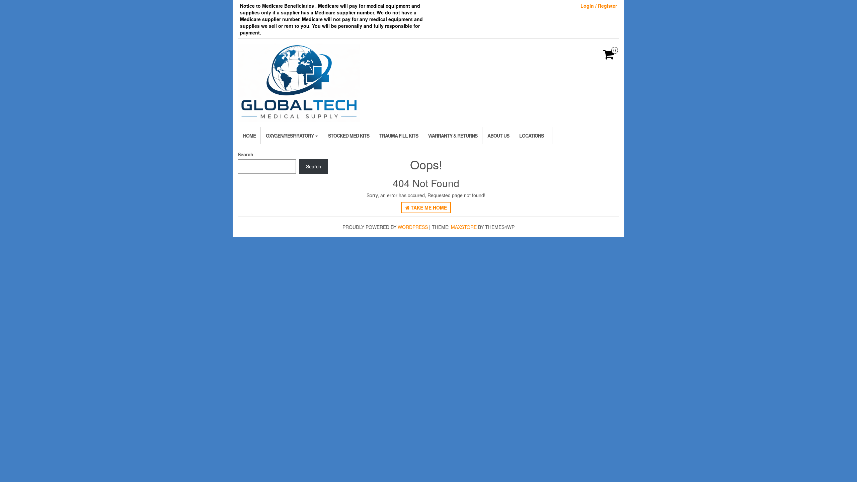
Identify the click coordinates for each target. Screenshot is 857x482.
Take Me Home (428, 207)
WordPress (413, 227)
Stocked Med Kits (348, 135)
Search (245, 154)
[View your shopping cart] (608, 56)
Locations (531, 135)
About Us (498, 135)
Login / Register (598, 5)
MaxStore (464, 227)
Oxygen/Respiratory (290, 135)
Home (249, 135)
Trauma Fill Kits (398, 135)
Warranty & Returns (452, 135)
